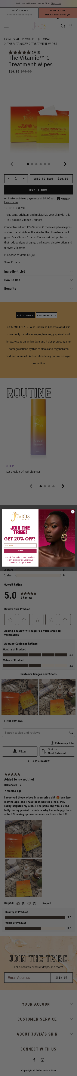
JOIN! (20, 550)
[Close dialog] (72, 511)
